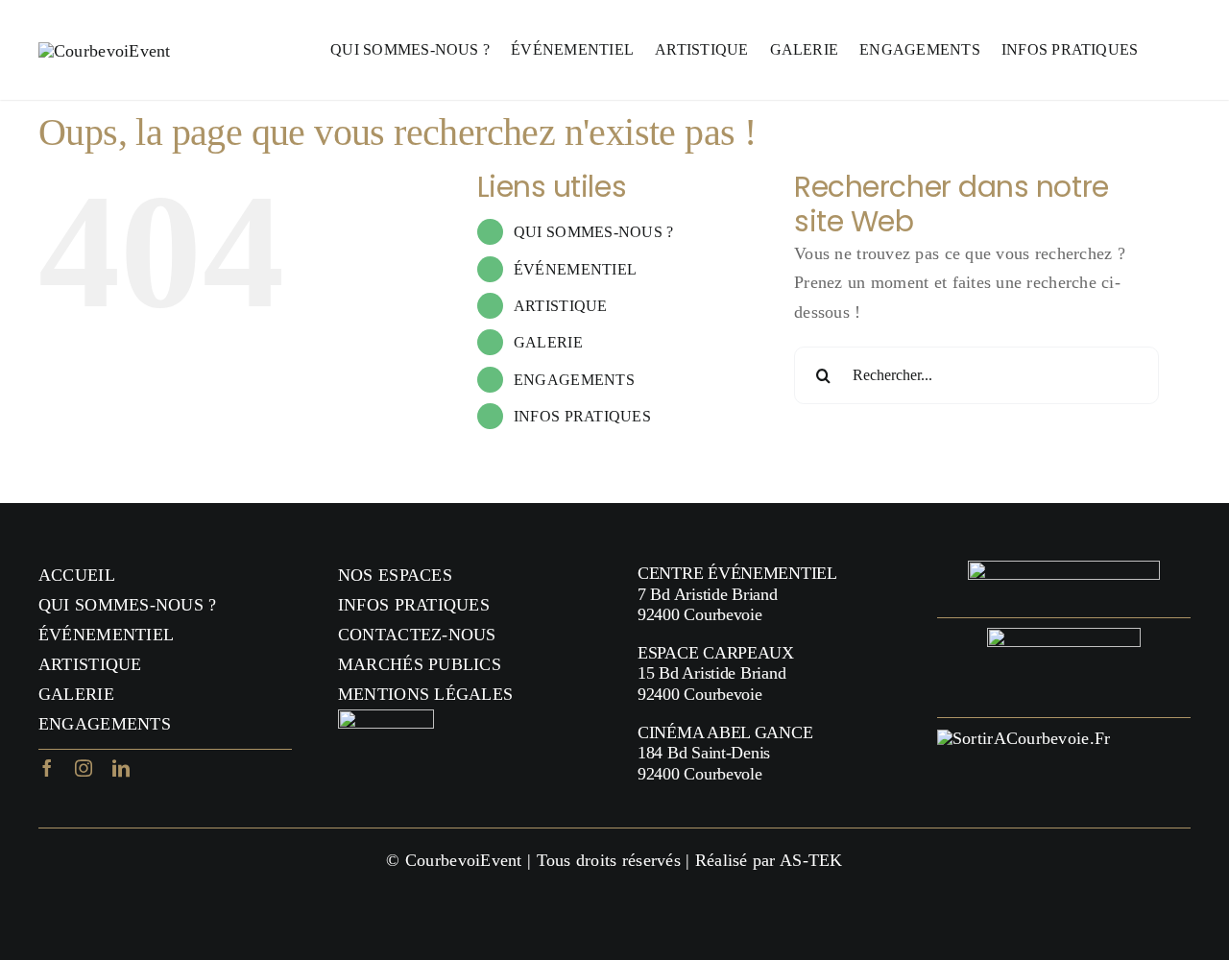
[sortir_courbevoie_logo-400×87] (1023, 738)
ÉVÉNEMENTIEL (575, 269)
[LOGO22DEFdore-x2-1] (104, 50)
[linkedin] (121, 768)
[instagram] (83, 768)
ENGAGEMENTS (574, 380)
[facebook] (47, 768)
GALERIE (548, 342)
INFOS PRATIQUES (582, 416)
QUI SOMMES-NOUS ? (594, 232)
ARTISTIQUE (561, 306)
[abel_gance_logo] (1064, 636)
